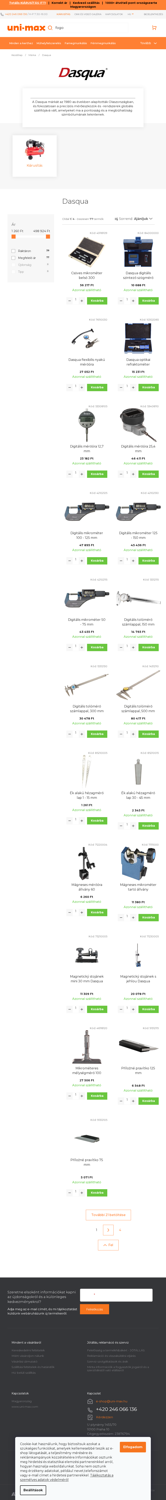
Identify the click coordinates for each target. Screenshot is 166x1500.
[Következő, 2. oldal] (107, 1230)
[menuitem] (19, 43)
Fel (109, 1245)
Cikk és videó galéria (85, 14)
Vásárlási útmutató (23, 1361)
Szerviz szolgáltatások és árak (106, 1361)
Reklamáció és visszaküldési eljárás (110, 1356)
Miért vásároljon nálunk (26, 1356)
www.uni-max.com (23, 1406)
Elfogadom (131, 1447)
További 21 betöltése (107, 1215)
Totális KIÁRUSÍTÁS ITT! (25, 3)
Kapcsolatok (111, 14)
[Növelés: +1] (80, 300)
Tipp (31, 272)
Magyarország (20, 1401)
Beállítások (31, 1490)
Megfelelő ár (32, 258)
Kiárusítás (61, 14)
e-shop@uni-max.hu (110, 1401)
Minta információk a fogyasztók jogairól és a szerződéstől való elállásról (117, 1368)
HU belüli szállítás (22, 1372)
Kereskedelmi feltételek (26, 1350)
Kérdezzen (103, 1417)
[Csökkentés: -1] (68, 300)
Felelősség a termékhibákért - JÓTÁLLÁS (114, 1350)
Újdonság (31, 265)
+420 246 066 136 (16, 14)
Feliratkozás (93, 1309)
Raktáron (32, 251)
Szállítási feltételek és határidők (31, 1367)
